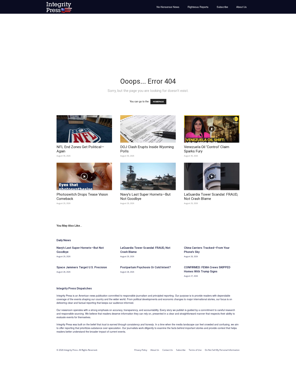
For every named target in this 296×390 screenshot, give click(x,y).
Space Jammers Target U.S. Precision (82, 267)
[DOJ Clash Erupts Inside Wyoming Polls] (148, 129)
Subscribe (222, 7)
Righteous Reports (198, 7)
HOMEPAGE (158, 101)
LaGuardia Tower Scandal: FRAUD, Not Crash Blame (211, 196)
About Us (241, 7)
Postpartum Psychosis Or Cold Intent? (145, 267)
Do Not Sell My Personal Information (222, 350)
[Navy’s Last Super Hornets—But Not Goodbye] (148, 176)
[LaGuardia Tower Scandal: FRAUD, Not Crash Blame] (211, 176)
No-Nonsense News (168, 7)
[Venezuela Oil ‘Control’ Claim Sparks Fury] (211, 129)
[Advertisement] (148, 43)
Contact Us (167, 350)
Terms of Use (195, 350)
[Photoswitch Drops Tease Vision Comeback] (84, 176)
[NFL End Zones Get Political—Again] (84, 129)
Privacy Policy (140, 350)
